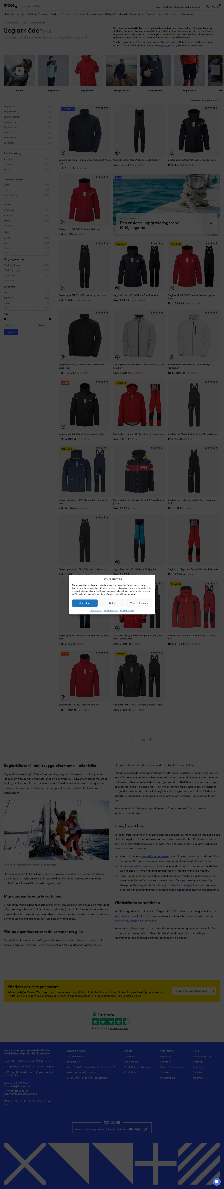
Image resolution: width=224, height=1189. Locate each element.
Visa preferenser (139, 603)
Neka (112, 603)
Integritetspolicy (111, 610)
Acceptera (84, 603)
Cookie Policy (96, 610)
